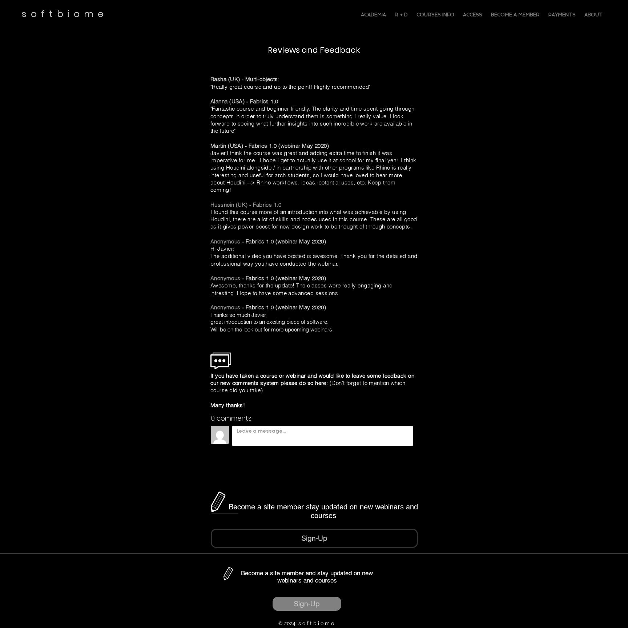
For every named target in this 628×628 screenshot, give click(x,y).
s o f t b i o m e (65, 14)
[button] (314, 538)
